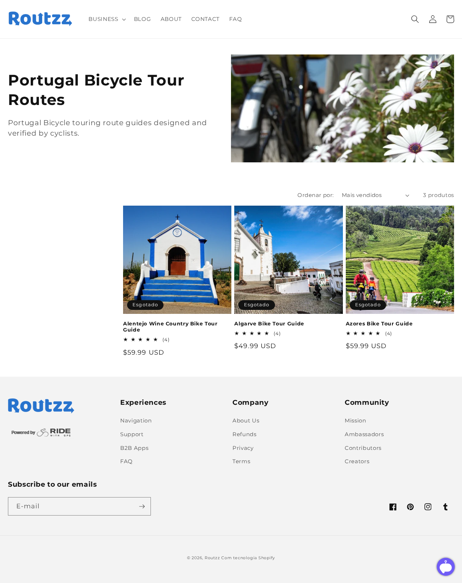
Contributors (363, 447)
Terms (241, 461)
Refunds (244, 434)
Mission (355, 420)
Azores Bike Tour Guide (379, 323)
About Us (245, 420)
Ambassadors (364, 434)
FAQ (126, 461)
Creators (357, 461)
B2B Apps (134, 447)
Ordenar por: (315, 195)
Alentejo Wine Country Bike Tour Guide (170, 327)
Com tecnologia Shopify (248, 557)
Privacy (243, 447)
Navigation (136, 420)
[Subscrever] (142, 506)
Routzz (212, 557)
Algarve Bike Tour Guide (269, 323)
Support (132, 434)
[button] (106, 19)
